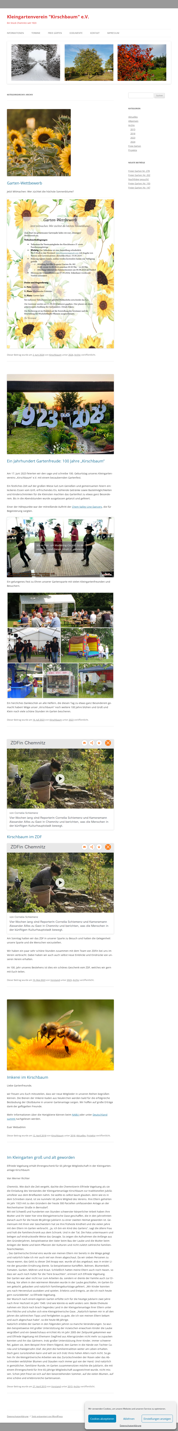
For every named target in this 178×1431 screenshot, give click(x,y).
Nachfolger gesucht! (138, 179)
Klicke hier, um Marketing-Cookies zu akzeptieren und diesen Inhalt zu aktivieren (60, 547)
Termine (35, 33)
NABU (75, 1114)
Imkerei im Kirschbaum (27, 1077)
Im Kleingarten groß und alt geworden (41, 1157)
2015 (70, 1386)
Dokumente (76, 33)
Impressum (113, 33)
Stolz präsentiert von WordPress (47, 1416)
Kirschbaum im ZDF (24, 836)
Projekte (91, 1135)
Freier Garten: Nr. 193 (139, 183)
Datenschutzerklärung (130, 1425)
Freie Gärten (55, 33)
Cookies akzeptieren (102, 1418)
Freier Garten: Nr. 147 (139, 187)
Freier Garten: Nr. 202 (139, 175)
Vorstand (55, 980)
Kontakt (95, 33)
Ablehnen (129, 1418)
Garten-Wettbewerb (24, 183)
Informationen (15, 33)
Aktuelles (81, 1135)
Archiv (77, 354)
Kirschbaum (55, 354)
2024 (70, 354)
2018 (72, 1135)
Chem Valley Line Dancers (87, 506)
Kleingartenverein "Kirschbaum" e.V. (48, 17)
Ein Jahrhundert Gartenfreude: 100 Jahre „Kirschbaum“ (56, 460)
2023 (71, 719)
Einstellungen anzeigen (157, 1418)
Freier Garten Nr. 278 (139, 171)
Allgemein (133, 121)
